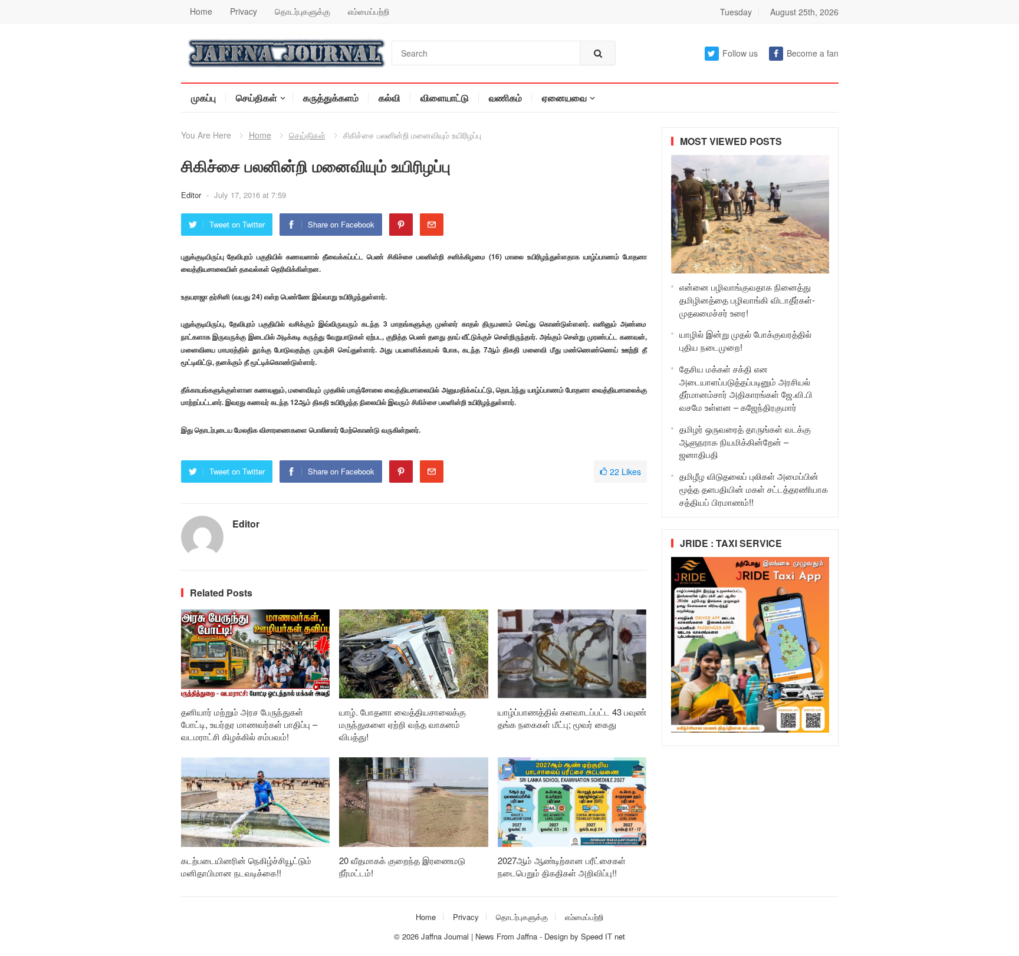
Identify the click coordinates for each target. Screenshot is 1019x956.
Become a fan (813, 53)
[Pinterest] (401, 224)
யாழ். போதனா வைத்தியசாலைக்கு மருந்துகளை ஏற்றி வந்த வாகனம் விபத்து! (402, 724)
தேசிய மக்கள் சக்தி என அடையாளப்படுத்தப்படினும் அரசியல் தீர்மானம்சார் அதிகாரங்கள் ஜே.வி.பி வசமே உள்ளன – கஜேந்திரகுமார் (746, 387)
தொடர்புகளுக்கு (302, 11)
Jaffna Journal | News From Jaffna (479, 936)
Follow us (740, 53)
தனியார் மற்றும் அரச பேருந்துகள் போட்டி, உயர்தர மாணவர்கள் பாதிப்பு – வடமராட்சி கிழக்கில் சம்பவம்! (249, 724)
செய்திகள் (256, 97)
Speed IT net (603, 936)
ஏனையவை (564, 97)
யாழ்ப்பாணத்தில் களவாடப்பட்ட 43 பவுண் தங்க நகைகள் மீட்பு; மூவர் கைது (572, 718)
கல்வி (389, 97)
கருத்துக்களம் (331, 97)
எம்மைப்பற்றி (368, 11)
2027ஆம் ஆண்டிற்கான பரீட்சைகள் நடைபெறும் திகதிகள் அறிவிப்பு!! (562, 866)
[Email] (431, 224)
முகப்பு (203, 97)
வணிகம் (505, 97)
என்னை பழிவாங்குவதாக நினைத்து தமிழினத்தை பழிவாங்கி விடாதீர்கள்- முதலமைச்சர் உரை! (747, 300)
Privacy (243, 11)
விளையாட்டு (444, 97)
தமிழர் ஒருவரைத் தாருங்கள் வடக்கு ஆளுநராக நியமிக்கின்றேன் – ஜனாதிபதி (745, 442)
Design (557, 936)
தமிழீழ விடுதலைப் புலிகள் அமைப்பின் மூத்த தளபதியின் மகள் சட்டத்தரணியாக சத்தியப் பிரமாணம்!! (753, 489)
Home (201, 11)
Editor (192, 194)
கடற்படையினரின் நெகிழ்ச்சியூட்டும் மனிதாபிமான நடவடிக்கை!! (246, 866)
